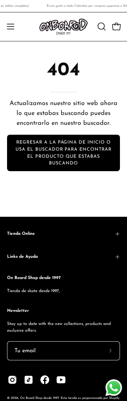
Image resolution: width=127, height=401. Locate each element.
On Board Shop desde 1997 (39, 398)
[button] (101, 26)
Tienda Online (21, 234)
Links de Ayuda (22, 257)
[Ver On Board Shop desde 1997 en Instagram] (12, 379)
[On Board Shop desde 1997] (63, 27)
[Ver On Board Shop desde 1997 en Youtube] (61, 379)
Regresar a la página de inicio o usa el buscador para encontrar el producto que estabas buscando (63, 152)
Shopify (114, 398)
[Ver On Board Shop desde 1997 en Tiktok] (28, 379)
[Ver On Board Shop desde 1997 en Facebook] (45, 379)
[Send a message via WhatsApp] (113, 387)
